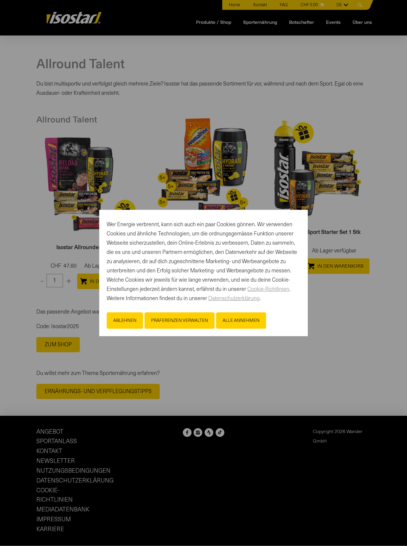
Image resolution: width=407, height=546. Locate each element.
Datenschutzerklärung (234, 298)
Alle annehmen (241, 320)
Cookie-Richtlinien (268, 289)
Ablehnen (124, 320)
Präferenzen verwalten (179, 320)
